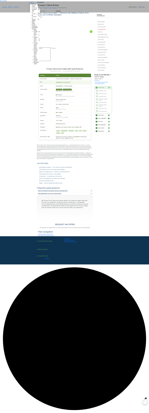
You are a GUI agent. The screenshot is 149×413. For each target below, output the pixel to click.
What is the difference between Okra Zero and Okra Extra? (53, 190)
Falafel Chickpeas (101, 21)
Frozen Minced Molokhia (102, 57)
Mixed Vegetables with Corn (103, 37)
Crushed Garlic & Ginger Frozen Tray (35, 52)
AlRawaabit (47, 258)
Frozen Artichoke (101, 70)
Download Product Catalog (45, 241)
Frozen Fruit (34, 8)
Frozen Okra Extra (101, 29)
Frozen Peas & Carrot (102, 52)
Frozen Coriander (101, 60)
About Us (34, 5)
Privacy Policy (67, 238)
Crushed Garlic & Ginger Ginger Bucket (35, 45)
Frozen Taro (100, 31)
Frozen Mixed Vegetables (103, 49)
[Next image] (91, 31)
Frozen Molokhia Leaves (102, 34)
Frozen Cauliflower (101, 65)
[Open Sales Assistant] (145, 402)
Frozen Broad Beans (102, 67)
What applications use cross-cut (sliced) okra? (49, 193)
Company (32, 3)
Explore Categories (43, 249)
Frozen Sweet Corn (101, 47)
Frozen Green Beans (102, 42)
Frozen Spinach (101, 39)
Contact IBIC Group (43, 256)
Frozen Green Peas (101, 54)
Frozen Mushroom (101, 44)
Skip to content (3, 0)
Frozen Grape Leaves (102, 26)
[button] (65, 190)
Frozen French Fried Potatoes (103, 62)
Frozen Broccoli (101, 24)
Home (31, 2)
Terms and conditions (69, 240)
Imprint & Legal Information (70, 241)
